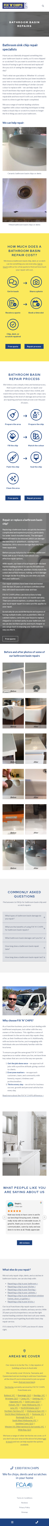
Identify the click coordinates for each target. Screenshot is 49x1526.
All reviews (24, 1243)
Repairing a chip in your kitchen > (22, 1286)
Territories (9, 1387)
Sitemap (24, 1512)
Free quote (13, 346)
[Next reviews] (44, 1217)
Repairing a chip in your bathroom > (23, 1283)
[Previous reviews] (5, 1217)
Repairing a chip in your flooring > (22, 1289)
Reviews (24, 1503)
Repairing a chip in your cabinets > (22, 1292)
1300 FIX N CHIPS (26, 1468)
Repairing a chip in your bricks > (21, 1301)
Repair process (34, 346)
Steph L (18, 1203)
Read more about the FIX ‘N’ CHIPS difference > (23, 1095)
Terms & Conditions (24, 1498)
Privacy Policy (24, 1507)
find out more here (26, 1382)
